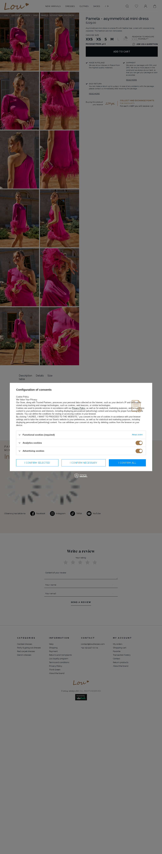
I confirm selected (37, 463)
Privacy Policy (78, 408)
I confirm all (127, 463)
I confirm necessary (83, 463)
